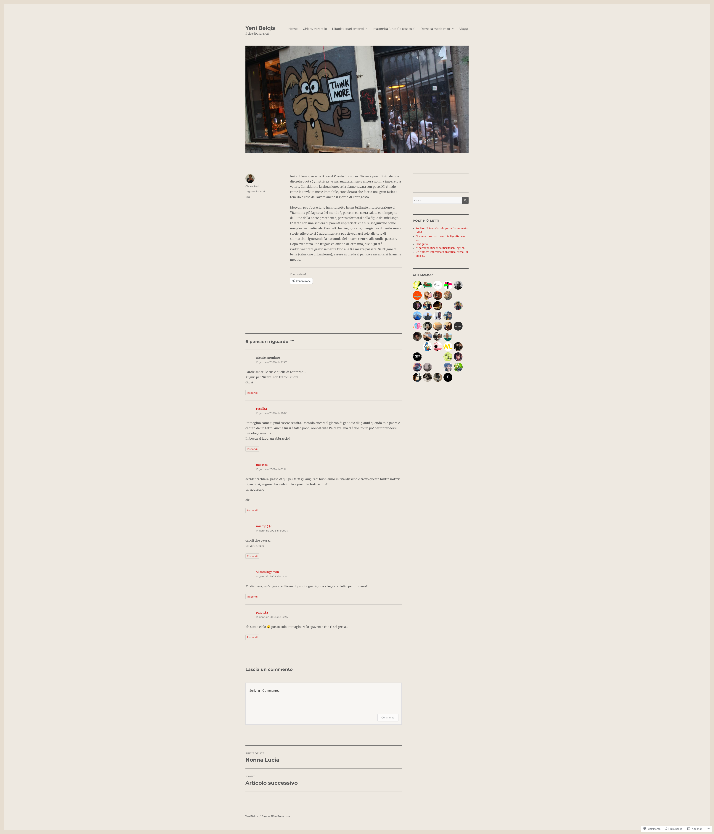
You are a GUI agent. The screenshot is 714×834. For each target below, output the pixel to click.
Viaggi (464, 29)
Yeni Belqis (260, 28)
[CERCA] (465, 200)
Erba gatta (422, 244)
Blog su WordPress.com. (276, 816)
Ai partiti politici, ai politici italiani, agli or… (441, 248)
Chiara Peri (252, 186)
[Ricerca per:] (437, 200)
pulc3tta (262, 612)
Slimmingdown (267, 572)
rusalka (261, 408)
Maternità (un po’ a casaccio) (394, 29)
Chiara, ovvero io (315, 29)
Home (293, 29)
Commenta (388, 717)
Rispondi (252, 392)
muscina (262, 465)
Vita (247, 196)
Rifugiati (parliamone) (348, 29)
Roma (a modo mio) (435, 29)
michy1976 (264, 526)
